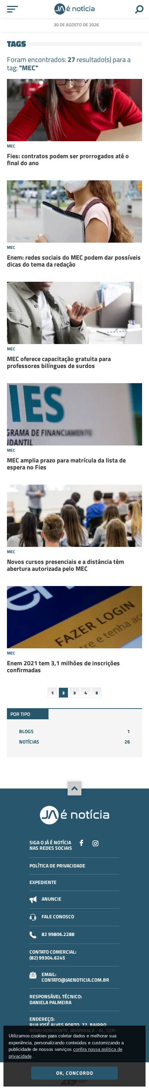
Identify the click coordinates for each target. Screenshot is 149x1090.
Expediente (42, 882)
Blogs (74, 731)
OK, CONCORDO (74, 1073)
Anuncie (51, 898)
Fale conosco (58, 916)
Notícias (74, 741)
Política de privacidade (57, 865)
